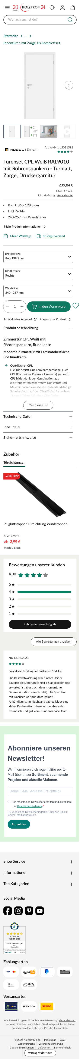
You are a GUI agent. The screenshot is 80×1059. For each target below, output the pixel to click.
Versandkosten (65, 195)
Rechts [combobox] (9, 275)
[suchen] (70, 19)
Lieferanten (44, 1047)
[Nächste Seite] (69, 131)
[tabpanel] (40, 511)
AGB (62, 1040)
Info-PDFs (11, 427)
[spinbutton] (15, 307)
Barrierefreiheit (62, 1047)
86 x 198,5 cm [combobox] (14, 258)
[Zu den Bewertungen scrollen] (65, 151)
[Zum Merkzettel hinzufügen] (75, 305)
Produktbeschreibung (20, 328)
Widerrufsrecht (26, 1043)
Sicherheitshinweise (19, 437)
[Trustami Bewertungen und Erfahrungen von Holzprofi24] (14, 938)
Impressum (50, 1040)
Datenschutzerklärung (50, 1043)
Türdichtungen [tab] (14, 462)
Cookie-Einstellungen (22, 1047)
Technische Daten (17, 416)
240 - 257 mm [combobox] (14, 292)
